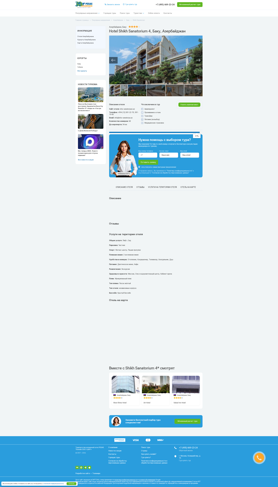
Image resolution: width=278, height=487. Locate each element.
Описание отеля (124, 187)
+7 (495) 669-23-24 (165, 4)
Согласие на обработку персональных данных (170, 173)
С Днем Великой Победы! (88, 131)
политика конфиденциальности (126, 480)
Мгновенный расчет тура (187, 421)
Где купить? (146, 457)
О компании (112, 447)
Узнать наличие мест (189, 105)
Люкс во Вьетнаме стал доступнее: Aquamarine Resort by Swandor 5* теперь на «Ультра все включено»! (90, 107)
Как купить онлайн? (148, 454)
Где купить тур (131, 4)
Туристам (137, 13)
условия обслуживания (147, 480)
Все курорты (82, 71)
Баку (79, 64)
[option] (126, 384)
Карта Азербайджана (85, 43)
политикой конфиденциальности (53, 483)
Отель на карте (188, 187)
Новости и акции (114, 451)
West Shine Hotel (120, 403)
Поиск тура (125, 13)
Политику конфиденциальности (179, 171)
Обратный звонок (186, 450)
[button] (113, 60)
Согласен (71, 483)
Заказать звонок (113, 4)
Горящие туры (109, 13)
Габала (80, 67)
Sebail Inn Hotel (180, 403)
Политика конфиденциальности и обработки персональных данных (154, 462)
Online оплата (154, 13)
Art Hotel (147, 403)
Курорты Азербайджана (86, 40)
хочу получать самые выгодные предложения (158, 167)
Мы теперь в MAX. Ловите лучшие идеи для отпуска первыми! (88, 153)
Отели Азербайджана (85, 36)
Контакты (168, 13)
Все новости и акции (86, 160)
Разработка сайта (82, 473)
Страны (144, 451)
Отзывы (140, 187)
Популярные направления (86, 13)
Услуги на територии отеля (162, 187)
